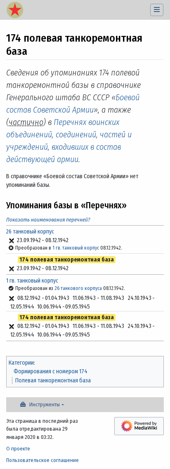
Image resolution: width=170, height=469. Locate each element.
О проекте (18, 448)
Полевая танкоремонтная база (53, 380)
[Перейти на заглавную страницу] (15, 11)
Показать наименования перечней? (48, 220)
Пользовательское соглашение (42, 460)
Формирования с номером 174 (50, 371)
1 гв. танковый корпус (75, 248)
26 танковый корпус (30, 231)
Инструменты (44, 404)
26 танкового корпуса (78, 288)
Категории (21, 362)
